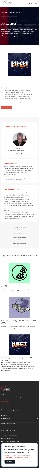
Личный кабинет (5, 418)
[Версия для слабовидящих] (29, 3)
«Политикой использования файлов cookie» (16, 457)
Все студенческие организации (11, 12)
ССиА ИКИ (7, 107)
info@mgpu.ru (5, 401)
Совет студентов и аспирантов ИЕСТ (17, 358)
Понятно (9, 461)
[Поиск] (31, 3)
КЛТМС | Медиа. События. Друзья (10, 441)
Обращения (4, 421)
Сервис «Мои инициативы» (8, 423)
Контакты (4, 415)
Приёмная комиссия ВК (7, 438)
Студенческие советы (9, 18)
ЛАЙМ (4, 286)
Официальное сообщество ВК (9, 436)
